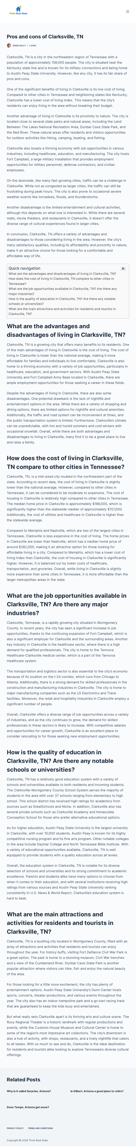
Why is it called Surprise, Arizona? (29, 1091)
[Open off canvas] (127, 11)
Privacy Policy (15, 1128)
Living (33, 45)
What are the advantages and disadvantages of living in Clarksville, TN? (62, 274)
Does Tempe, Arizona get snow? (28, 1107)
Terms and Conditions (40, 1128)
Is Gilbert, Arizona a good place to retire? (97, 1091)
